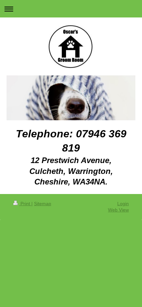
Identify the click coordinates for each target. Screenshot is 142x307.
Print (25, 203)
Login (123, 203)
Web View (118, 209)
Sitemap (42, 203)
